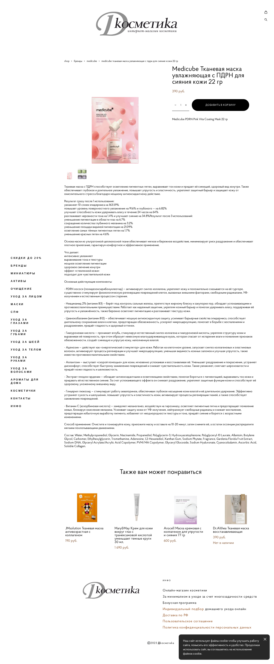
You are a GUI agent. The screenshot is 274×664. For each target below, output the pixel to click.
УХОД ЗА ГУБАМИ (19, 332)
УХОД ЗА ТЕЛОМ (26, 349)
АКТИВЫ (19, 281)
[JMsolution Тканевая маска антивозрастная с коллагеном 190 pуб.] (86, 501)
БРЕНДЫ (19, 265)
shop (66, 61)
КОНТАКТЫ (21, 398)
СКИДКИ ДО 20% (26, 258)
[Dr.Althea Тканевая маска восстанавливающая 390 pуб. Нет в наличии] (234, 501)
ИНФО (16, 406)
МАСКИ (17, 304)
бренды (78, 61)
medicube (92, 61)
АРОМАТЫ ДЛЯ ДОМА (25, 381)
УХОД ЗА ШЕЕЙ (25, 341)
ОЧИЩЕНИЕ (21, 288)
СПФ (15, 311)
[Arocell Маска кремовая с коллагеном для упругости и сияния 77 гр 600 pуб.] (185, 501)
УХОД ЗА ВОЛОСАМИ (21, 370)
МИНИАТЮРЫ (23, 273)
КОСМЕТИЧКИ (23, 390)
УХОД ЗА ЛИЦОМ (26, 296)
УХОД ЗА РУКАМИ (19, 359)
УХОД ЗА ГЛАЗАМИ (20, 321)
